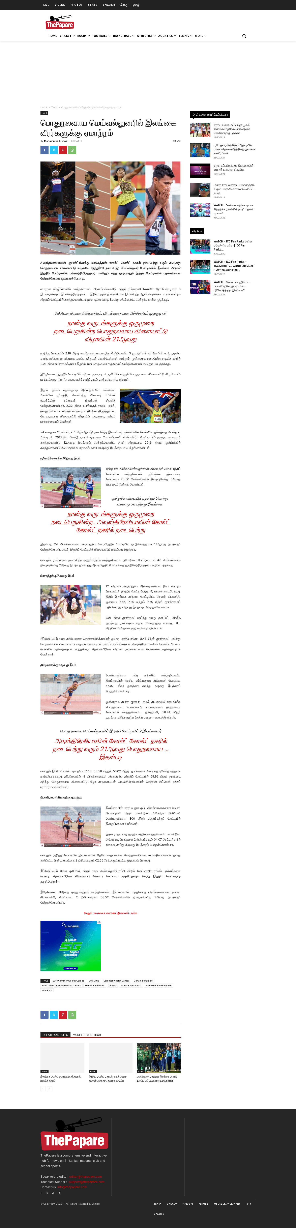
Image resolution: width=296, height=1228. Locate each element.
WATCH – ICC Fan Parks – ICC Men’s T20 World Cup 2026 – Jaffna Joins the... (234, 265)
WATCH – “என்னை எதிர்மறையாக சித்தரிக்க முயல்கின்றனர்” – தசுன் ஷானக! (234, 209)
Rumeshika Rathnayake (159, 985)
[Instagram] (47, 1193)
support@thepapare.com (87, 1182)
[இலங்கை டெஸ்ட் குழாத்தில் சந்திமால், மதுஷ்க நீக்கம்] (62, 1058)
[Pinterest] (63, 150)
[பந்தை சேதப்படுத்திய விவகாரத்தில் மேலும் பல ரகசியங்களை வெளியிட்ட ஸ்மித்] (200, 190)
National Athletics (95, 985)
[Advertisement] (148, 71)
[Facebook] (44, 150)
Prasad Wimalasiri (131, 985)
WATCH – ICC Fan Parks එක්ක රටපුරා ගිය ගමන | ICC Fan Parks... (233, 245)
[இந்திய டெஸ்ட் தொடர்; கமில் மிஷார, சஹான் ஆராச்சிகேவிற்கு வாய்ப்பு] (110, 1058)
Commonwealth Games (116, 980)
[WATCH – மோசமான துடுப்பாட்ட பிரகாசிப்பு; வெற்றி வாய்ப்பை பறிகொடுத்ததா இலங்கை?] (200, 287)
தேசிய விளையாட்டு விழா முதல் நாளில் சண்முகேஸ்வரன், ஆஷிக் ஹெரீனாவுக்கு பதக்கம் (232, 129)
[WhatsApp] (72, 150)
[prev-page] (43, 1088)
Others (113, 985)
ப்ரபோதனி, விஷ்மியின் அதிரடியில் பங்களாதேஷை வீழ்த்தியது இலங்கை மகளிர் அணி (235, 149)
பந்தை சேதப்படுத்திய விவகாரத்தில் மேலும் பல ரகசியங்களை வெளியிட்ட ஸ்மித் (234, 189)
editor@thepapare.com (85, 1176)
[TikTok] (53, 1193)
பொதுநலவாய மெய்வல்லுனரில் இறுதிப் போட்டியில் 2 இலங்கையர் (110, 731)
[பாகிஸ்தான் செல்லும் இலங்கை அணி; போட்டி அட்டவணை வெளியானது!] (159, 1058)
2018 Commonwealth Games (68, 980)
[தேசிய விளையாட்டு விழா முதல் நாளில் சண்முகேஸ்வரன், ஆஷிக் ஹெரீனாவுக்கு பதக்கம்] (200, 130)
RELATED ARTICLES (55, 1034)
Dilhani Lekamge (143, 980)
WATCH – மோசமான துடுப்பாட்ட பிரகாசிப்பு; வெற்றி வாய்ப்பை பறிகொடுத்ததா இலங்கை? (232, 286)
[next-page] (49, 1088)
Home (44, 107)
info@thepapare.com (72, 1187)
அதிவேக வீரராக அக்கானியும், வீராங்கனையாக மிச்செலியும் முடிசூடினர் (110, 313)
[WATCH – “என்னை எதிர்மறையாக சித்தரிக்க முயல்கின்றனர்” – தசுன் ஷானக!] (200, 210)
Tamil (54, 107)
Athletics (47, 990)
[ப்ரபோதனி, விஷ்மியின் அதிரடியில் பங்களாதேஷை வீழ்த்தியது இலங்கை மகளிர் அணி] (200, 150)
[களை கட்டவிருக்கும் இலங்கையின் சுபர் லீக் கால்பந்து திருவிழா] (200, 171)
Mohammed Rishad (55, 140)
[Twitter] (54, 150)
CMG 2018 (94, 980)
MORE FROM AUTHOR (87, 1034)
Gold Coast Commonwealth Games (61, 985)
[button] (244, 36)
